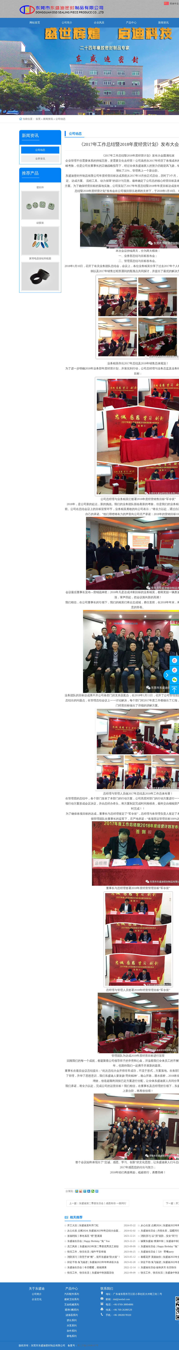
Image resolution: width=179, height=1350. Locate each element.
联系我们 (107, 1288)
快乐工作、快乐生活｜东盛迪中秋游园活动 (90, 1272)
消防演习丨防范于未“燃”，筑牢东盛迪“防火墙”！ (93, 1257)
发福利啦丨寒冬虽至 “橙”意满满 (84, 1236)
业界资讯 (40, 158)
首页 (38, 119)
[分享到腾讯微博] (84, 1191)
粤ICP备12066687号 (87, 1345)
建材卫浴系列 (71, 1299)
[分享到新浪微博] (80, 1191)
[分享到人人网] (88, 1191)
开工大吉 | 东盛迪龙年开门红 (83, 1225)
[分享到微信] (92, 1191)
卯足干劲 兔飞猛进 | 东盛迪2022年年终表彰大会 (93, 1262)
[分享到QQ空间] (76, 1191)
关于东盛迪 (37, 1288)
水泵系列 (72, 1325)
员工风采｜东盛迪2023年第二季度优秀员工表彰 (93, 1246)
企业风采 (99, 22)
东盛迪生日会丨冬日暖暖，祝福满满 (86, 1267)
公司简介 (67, 22)
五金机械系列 (71, 1304)
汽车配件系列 (71, 1294)
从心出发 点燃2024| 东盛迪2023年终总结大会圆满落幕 (94, 1230)
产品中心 (131, 22)
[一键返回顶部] (174, 689)
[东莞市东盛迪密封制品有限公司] (62, 10)
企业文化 (37, 1299)
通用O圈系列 (72, 1310)
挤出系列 (72, 1320)
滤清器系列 (72, 1315)
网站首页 (35, 22)
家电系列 (72, 1336)
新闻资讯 (163, 22)
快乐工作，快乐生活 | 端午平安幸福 (86, 1251)
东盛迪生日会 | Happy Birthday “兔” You (88, 1241)
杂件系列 (72, 1331)
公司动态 (60, 119)
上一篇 (97, 1203)
